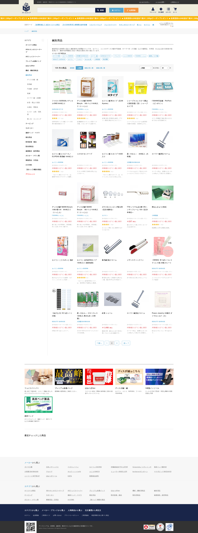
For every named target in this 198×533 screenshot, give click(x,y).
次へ (125, 343)
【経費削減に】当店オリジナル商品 (47, 25)
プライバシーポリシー (71, 515)
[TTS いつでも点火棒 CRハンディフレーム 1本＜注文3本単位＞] (137, 205)
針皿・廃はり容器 (33, 102)
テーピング (29, 123)
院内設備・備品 (31, 142)
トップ (27, 31)
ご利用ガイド (174, 2)
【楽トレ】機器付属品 (33, 169)
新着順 (72, 68)
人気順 (79, 68)
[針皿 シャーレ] (113, 311)
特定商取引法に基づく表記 (100, 515)
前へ (100, 343)
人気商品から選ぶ (75, 510)
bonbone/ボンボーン (140, 471)
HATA (70, 476)
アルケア (49, 471)
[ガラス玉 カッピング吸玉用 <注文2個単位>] (113, 206)
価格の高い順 (100, 68)
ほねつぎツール (51, 476)
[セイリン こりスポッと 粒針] (63, 258)
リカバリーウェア (95, 25)
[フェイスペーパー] (38, 383)
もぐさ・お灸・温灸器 (34, 113)
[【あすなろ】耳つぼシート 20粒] (63, 311)
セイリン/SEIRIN (68, 56)
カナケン (70, 59)
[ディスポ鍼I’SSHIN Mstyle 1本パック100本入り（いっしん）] (88, 100)
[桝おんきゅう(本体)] (162, 206)
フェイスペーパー (110, 25)
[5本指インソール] (159, 383)
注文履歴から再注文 (93, 510)
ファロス (79, 59)
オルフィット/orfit (74, 471)
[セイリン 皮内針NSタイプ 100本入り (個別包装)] (88, 259)
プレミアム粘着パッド (33, 61)
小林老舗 (97, 59)
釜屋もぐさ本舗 (153, 56)
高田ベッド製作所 (160, 467)
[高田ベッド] (38, 410)
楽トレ (139, 25)
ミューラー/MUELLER (119, 471)
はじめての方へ (144, 2)
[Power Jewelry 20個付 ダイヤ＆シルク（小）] (162, 311)
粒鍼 (28, 93)
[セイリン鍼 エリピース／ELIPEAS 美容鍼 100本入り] (63, 153)
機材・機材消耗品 (32, 70)
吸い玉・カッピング (34, 119)
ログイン (27, 515)
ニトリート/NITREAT (32, 476)
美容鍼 (29, 84)
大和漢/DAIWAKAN (82, 56)
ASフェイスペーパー (33, 56)
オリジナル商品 (31, 45)
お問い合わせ (57, 515)
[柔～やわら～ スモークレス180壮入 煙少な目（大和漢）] (88, 311)
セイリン (147, 25)
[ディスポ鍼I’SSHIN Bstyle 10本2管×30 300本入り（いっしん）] (63, 205)
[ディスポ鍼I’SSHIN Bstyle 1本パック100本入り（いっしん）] (88, 205)
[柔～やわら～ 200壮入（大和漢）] (137, 151)
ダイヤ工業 (56, 56)
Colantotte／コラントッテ (142, 467)
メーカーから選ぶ (53, 510)
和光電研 (105, 59)
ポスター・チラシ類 (33, 155)
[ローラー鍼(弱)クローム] (162, 151)
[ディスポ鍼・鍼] (129, 383)
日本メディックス (52, 467)
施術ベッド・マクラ (33, 133)
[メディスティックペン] (137, 258)
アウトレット (30, 174)
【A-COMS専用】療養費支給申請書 (74, 25)
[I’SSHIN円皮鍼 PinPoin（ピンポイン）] (162, 98)
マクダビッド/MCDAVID (162, 471)
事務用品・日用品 (32, 160)
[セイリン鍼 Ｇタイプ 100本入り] (113, 153)
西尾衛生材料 (94, 476)
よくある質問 (160, 2)
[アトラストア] (26, 8)
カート (175, 12)
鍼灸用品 (34, 31)
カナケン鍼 (94, 56)
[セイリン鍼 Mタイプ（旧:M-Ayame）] (113, 98)
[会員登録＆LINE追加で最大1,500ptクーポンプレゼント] (99, 18)
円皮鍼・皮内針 (32, 89)
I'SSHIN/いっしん (140, 56)
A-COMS (29, 165)
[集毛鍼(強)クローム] (113, 258)
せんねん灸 (88, 59)
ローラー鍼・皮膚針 (34, 98)
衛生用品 (29, 137)
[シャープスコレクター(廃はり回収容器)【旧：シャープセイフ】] (137, 100)
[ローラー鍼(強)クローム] (137, 311)
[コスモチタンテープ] (88, 151)
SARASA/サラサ (105, 56)
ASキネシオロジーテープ (34, 50)
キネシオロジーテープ (127, 25)
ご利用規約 (85, 515)
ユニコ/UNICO (127, 56)
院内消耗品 (29, 146)
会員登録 (132, 10)
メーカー (28, 462)
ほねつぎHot (30, 66)
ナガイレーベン (73, 467)
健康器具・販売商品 (33, 151)
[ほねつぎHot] (99, 383)
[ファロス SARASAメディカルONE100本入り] (63, 100)
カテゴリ (168, 12)
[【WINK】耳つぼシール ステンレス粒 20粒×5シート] (162, 258)
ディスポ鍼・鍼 (32, 79)
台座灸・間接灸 (32, 107)
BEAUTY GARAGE (59, 59)
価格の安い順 (89, 68)
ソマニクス (117, 56)
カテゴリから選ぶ (32, 510)
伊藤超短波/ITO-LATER (119, 467)
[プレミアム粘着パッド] (69, 382)
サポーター (29, 128)
